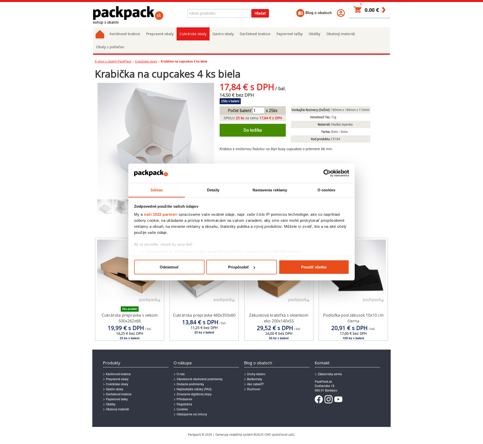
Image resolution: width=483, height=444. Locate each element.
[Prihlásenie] (341, 12)
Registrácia (184, 404)
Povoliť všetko (314, 267)
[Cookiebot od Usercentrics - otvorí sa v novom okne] (327, 173)
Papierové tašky (289, 33)
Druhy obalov (256, 374)
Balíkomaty (254, 379)
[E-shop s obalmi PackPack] (100, 33)
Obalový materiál (340, 33)
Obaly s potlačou (110, 46)
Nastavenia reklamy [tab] (270, 190)
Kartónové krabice (125, 33)
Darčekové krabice (255, 33)
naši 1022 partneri (160, 214)
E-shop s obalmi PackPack (113, 61)
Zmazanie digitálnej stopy (194, 394)
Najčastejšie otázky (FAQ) (194, 389)
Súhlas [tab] (156, 190)
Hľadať (260, 13)
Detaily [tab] (213, 190)
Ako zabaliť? (255, 384)
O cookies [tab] (326, 190)
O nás (181, 374)
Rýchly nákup (129, 331)
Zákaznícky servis (330, 374)
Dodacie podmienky (190, 384)
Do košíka (253, 130)
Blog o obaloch (318, 12)
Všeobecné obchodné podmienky (200, 379)
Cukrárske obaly (193, 33)
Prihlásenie (184, 399)
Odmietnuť (169, 267)
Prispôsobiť (238, 267)
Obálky (314, 33)
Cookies (182, 409)
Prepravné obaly (160, 33)
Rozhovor (253, 389)
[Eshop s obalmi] (128, 13)
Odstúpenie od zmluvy (192, 414)
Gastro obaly (223, 33)
